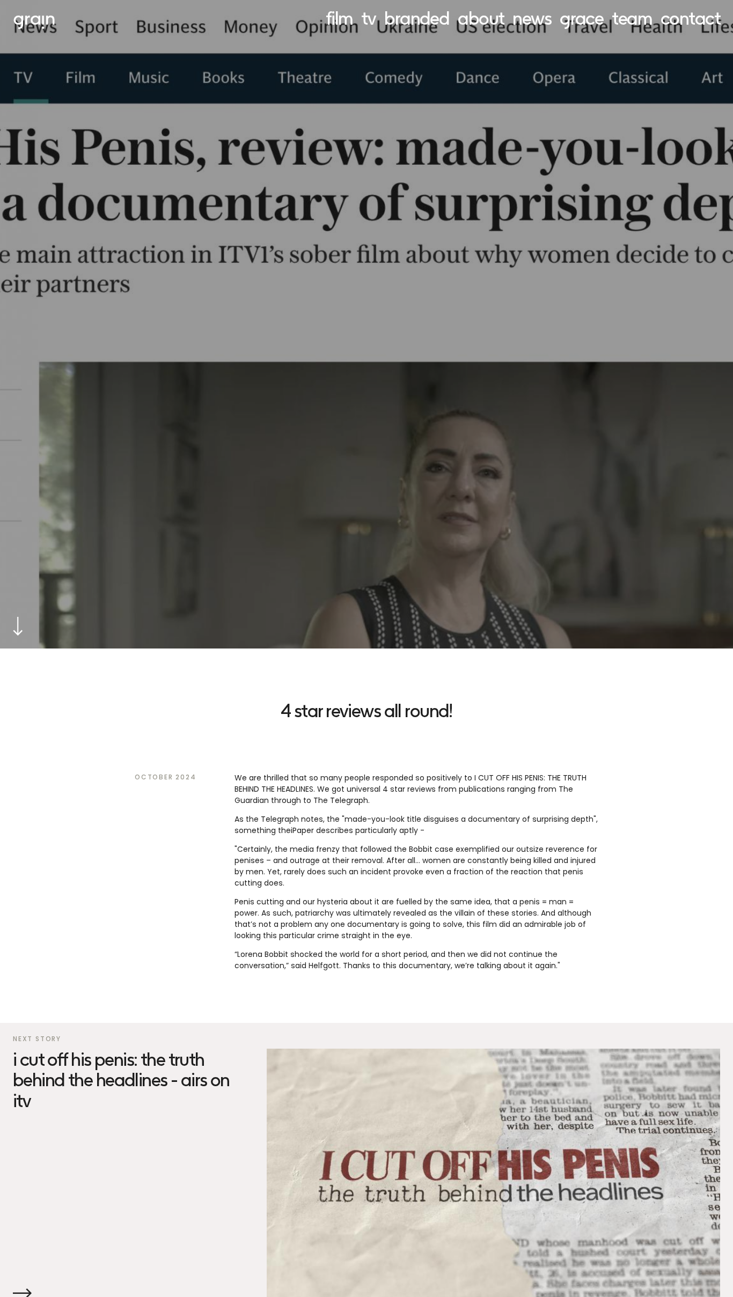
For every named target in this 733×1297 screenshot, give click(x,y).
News (531, 18)
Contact (690, 18)
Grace (581, 18)
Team (632, 18)
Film (339, 18)
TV (368, 18)
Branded (416, 18)
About (481, 18)
